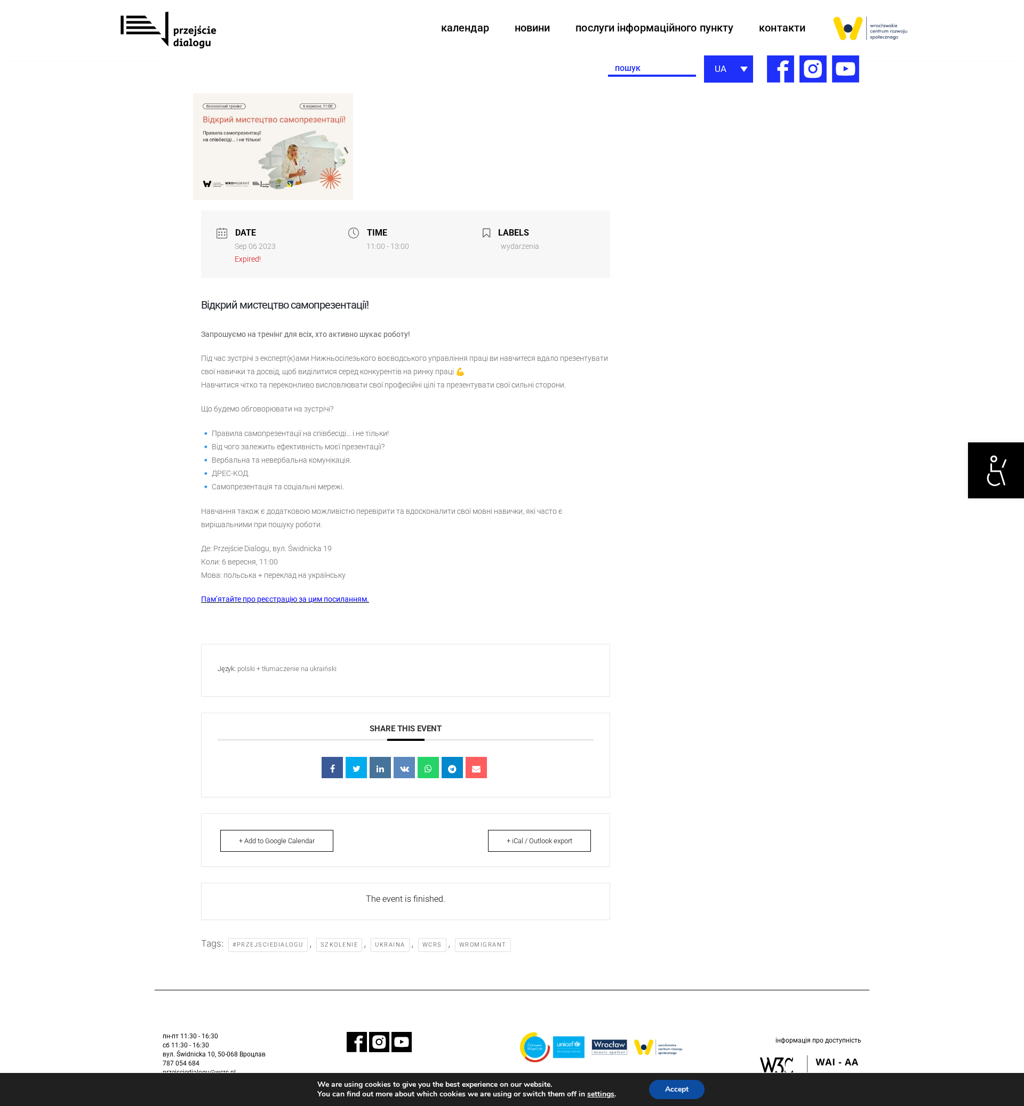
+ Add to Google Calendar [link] (277, 841)
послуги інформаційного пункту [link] (654, 27)
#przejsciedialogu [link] (268, 944)
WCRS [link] (432, 944)
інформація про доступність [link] (818, 1040)
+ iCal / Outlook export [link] (539, 841)
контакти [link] (782, 27)
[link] (996, 470)
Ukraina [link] (390, 944)
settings (600, 1094)
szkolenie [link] (339, 944)
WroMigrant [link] (483, 944)
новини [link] (532, 27)
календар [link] (465, 27)
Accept (677, 1089)
